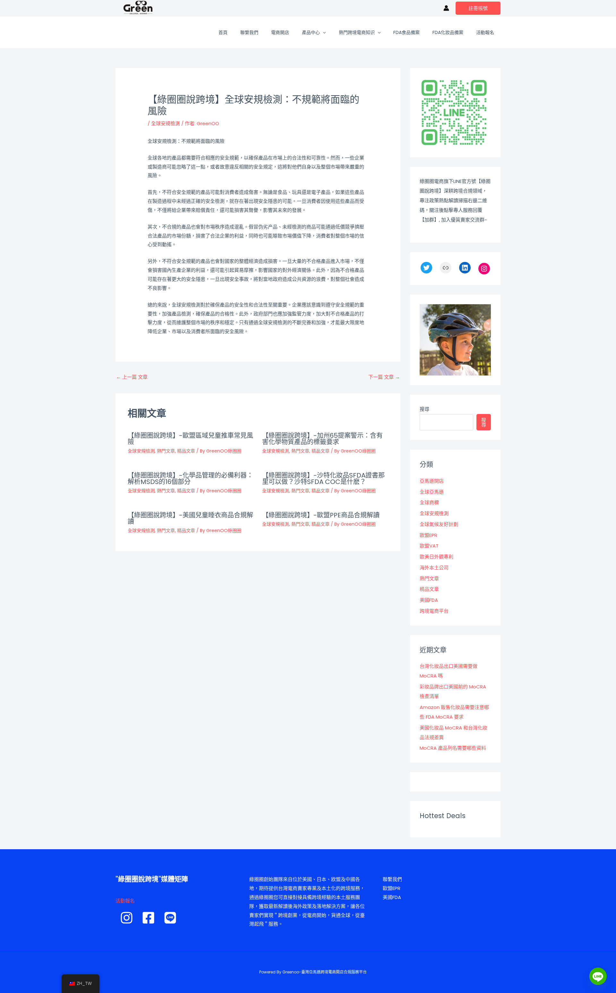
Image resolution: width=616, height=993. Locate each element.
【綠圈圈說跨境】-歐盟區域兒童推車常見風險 (190, 438)
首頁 (222, 32)
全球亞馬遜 (432, 491)
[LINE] (170, 918)
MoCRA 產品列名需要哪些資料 (453, 748)
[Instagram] (484, 268)
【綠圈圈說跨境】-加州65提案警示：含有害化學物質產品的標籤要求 (322, 438)
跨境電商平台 (434, 611)
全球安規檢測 (165, 123)
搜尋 (424, 409)
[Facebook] (148, 918)
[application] (323, 32)
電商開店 (280, 32)
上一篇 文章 (132, 377)
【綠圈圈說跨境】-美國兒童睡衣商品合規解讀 (190, 518)
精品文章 (186, 451)
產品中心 (311, 32)
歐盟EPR (428, 535)
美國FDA (429, 600)
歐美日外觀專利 (436, 556)
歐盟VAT (429, 545)
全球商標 (429, 502)
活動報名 (485, 32)
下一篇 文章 (384, 377)
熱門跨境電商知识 (357, 32)
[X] (426, 267)
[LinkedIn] (465, 267)
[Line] (598, 976)
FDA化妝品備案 (447, 32)
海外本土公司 (434, 567)
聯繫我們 (249, 32)
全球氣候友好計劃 (439, 524)
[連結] (445, 267)
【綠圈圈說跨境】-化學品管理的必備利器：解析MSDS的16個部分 (190, 478)
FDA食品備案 (406, 32)
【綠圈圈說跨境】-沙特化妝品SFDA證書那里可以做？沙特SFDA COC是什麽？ (323, 478)
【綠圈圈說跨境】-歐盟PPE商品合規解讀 (321, 515)
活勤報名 (125, 900)
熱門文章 (166, 451)
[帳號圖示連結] (446, 8)
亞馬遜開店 (432, 481)
